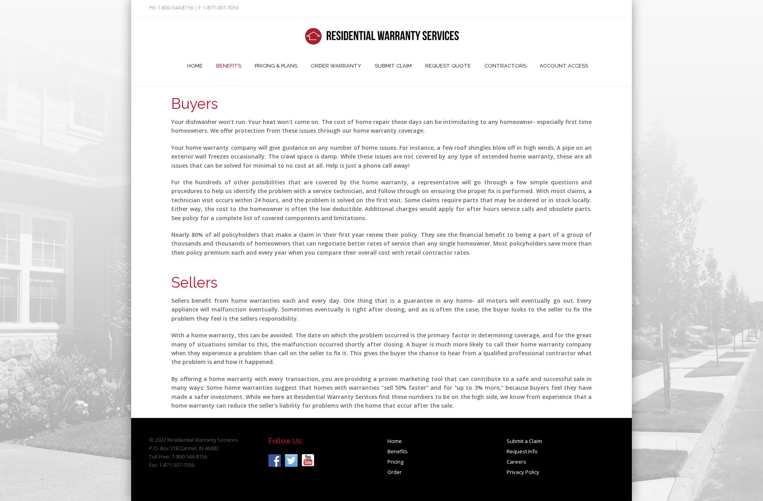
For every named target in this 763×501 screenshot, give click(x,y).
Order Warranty (336, 66)
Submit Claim (393, 66)
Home (195, 66)
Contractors (505, 66)
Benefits (228, 66)
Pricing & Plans (276, 66)
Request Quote (448, 66)
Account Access (564, 66)
